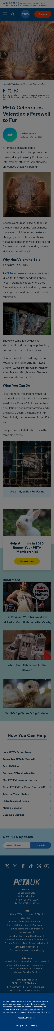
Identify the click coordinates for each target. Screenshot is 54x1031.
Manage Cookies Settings (26, 1026)
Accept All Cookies (26, 1018)
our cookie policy (27, 1009)
